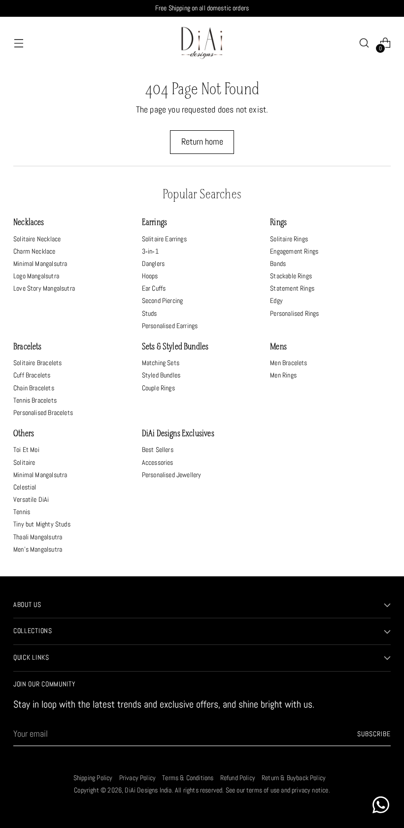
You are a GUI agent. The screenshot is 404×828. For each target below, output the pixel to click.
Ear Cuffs (154, 288)
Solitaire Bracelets (37, 362)
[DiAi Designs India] (202, 43)
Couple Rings (158, 387)
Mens (278, 347)
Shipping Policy (93, 778)
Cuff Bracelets (31, 375)
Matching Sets (160, 362)
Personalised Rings (294, 313)
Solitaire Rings (289, 238)
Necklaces (28, 223)
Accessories (157, 462)
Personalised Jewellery (172, 474)
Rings (278, 223)
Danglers (153, 263)
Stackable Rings (291, 275)
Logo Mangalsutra (36, 275)
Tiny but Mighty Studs (41, 524)
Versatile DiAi (31, 499)
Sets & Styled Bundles (175, 347)
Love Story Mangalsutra (44, 288)
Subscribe (374, 734)
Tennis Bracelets (35, 400)
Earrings (154, 223)
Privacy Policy (137, 778)
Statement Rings (292, 288)
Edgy (276, 300)
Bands (278, 263)
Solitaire (24, 462)
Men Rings (283, 375)
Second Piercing (162, 300)
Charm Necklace (34, 251)
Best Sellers (157, 449)
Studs (149, 313)
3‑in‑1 (150, 251)
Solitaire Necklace (37, 238)
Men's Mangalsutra (37, 549)
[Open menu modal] (18, 43)
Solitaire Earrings (164, 238)
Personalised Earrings (170, 325)
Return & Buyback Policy (294, 778)
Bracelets (27, 347)
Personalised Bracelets (43, 412)
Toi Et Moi (26, 449)
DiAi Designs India (148, 790)
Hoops (150, 275)
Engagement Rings (294, 251)
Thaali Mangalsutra (37, 536)
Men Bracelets (288, 362)
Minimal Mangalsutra (40, 263)
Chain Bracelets (33, 387)
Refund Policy (237, 778)
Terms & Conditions (187, 778)
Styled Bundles (161, 375)
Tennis (21, 511)
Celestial (24, 487)
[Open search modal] (364, 43)
